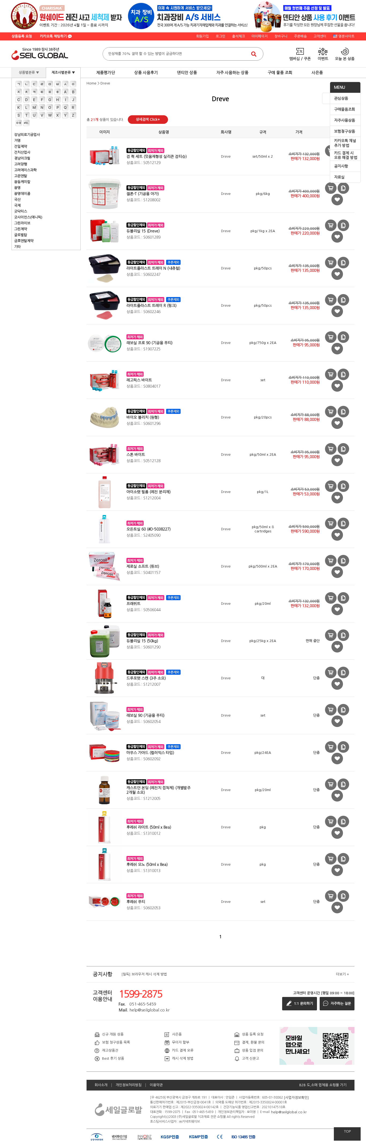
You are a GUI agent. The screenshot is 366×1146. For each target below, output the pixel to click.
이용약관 (156, 1085)
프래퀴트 (133, 604)
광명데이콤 (22, 193)
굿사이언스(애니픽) (28, 217)
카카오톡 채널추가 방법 (345, 143)
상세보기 (343, 188)
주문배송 (300, 36)
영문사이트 (346, 36)
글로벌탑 (20, 235)
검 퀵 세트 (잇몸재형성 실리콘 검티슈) (156, 156)
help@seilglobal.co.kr (289, 1112)
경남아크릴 (22, 158)
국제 (17, 205)
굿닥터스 (20, 211)
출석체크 (238, 36)
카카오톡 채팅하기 (54, 36)
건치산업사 (22, 152)
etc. (26, 123)
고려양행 (20, 164)
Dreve (105, 83)
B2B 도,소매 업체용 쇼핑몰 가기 (322, 1085)
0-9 (18, 123)
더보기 (342, 974)
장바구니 (280, 36)
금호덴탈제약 (23, 241)
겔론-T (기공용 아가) (142, 194)
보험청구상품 (344, 131)
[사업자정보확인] (296, 1097)
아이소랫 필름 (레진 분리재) (148, 492)
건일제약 (20, 146)
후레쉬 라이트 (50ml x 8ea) (148, 827)
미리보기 (331, 188)
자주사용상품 (344, 120)
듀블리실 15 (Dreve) (143, 231)
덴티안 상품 (187, 73)
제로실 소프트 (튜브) (142, 566)
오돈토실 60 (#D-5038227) (148, 529)
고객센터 (319, 36)
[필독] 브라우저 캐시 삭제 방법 (144, 974)
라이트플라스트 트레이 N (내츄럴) (153, 268)
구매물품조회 (344, 109)
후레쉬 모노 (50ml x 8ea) (147, 864)
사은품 (317, 73)
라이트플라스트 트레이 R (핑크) (151, 305)
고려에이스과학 (25, 170)
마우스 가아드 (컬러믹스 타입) (150, 753)
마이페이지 (260, 36)
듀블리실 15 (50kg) (142, 641)
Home (91, 83)
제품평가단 (105, 73)
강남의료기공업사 (27, 134)
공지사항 (341, 166)
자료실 (339, 177)
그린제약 (20, 229)
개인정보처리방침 (128, 1085)
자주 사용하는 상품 (232, 73)
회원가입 (202, 36)
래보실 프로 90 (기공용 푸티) (149, 343)
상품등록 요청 (22, 36)
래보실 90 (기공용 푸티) (145, 715)
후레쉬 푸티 (135, 902)
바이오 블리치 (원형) (142, 417)
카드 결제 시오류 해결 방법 (345, 155)
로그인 (220, 36)
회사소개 (101, 1085)
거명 (17, 140)
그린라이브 (22, 223)
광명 (17, 188)
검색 (253, 53)
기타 (17, 247)
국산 (17, 199)
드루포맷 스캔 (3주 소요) (146, 678)
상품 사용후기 (146, 73)
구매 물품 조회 (280, 73)
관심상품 (341, 98)
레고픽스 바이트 (139, 380)
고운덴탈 (20, 176)
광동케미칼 (22, 182)
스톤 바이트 (135, 455)
